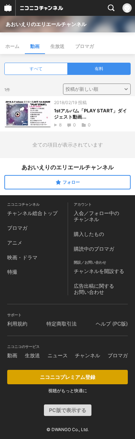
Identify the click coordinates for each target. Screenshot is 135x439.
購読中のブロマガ (94, 249)
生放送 (57, 46)
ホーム (12, 46)
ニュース (58, 355)
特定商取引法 (61, 324)
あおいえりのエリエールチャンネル (46, 24)
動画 (35, 46)
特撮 (12, 272)
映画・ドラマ (22, 257)
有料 (99, 68)
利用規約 (17, 324)
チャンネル (87, 355)
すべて (36, 68)
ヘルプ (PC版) (112, 324)
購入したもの (89, 234)
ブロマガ (84, 46)
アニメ (14, 242)
